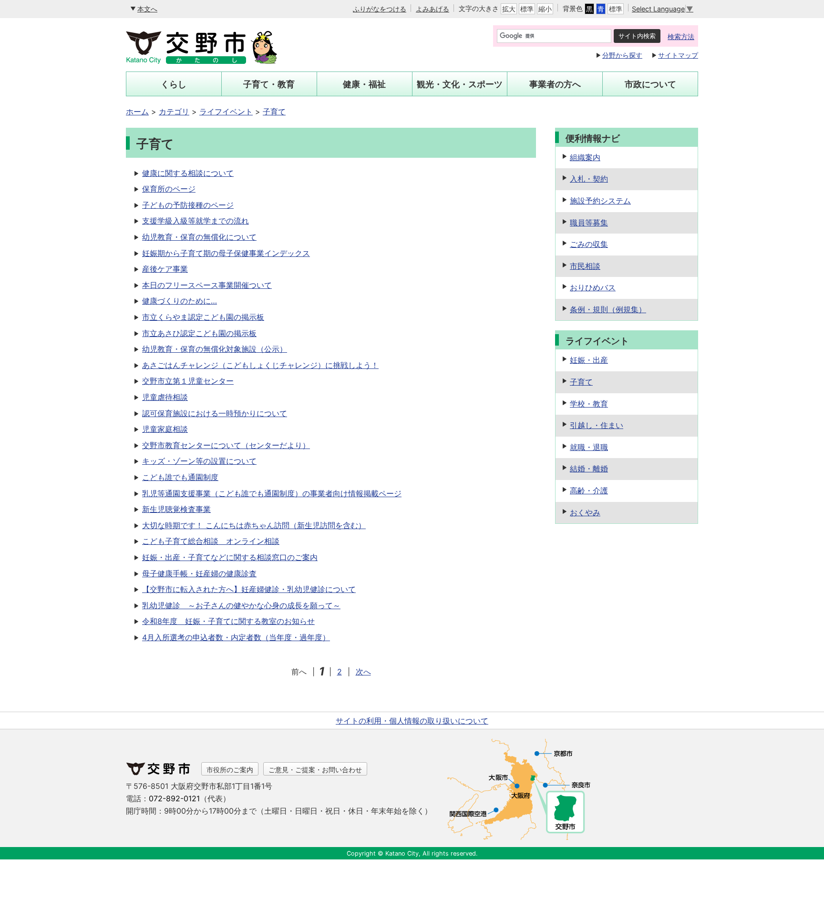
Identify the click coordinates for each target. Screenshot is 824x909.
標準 (527, 9)
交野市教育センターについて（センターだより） (226, 445)
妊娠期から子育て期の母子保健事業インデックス (226, 253)
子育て (274, 111)
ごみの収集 (589, 244)
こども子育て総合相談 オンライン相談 (210, 541)
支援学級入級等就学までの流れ (195, 220)
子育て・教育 (269, 84)
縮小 (545, 9)
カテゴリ (174, 111)
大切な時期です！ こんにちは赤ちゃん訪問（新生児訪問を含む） (254, 525)
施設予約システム (600, 200)
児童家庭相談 (165, 429)
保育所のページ (169, 189)
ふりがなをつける (379, 9)
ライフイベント (226, 111)
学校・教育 (589, 404)
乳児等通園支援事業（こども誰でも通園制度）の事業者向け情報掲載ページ (272, 493)
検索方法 (681, 36)
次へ (363, 671)
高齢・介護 (589, 490)
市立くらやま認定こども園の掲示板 (203, 317)
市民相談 (585, 266)
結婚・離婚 (589, 468)
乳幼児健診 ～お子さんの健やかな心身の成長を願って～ (241, 605)
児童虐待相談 (165, 397)
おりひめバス (593, 287)
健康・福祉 (364, 84)
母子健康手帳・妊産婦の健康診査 (199, 573)
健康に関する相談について (188, 173)
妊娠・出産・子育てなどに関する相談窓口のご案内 (230, 557)
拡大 (508, 9)
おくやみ (585, 512)
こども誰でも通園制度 (180, 477)
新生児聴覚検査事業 (176, 509)
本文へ (147, 9)
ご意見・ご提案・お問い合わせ (315, 770)
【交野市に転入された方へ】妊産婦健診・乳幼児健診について (249, 589)
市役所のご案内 (229, 770)
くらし (173, 84)
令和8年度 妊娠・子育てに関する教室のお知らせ (228, 621)
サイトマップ (678, 55)
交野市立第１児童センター (188, 381)
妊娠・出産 (589, 360)
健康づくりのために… (179, 301)
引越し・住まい (596, 425)
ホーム (137, 111)
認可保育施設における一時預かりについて (214, 413)
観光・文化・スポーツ (460, 84)
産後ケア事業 (165, 269)
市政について (650, 84)
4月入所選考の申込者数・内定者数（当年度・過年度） (236, 637)
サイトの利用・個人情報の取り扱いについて (412, 720)
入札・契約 (589, 179)
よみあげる (432, 9)
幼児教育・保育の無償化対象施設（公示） (214, 349)
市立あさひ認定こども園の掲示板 (199, 333)
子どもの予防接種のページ (188, 205)
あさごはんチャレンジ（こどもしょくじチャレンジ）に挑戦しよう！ (260, 365)
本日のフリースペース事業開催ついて (207, 285)
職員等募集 (589, 222)
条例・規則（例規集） (608, 309)
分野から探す (622, 55)
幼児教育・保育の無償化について (199, 237)
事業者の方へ (555, 84)
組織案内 (585, 157)
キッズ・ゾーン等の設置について (199, 461)
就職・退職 (589, 447)
